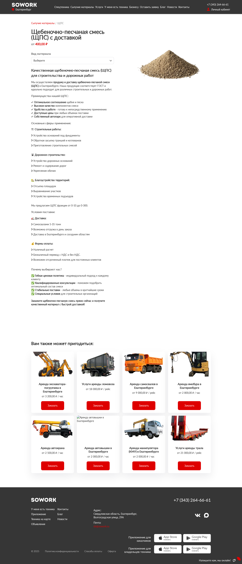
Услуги (99, 7)
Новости (172, 7)
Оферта (112, 551)
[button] (52, 405)
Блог (163, 7)
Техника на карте (40, 519)
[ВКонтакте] (197, 515)
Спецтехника (61, 7)
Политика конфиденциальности (62, 551)
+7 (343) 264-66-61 (218, 4)
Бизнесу (134, 7)
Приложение (38, 514)
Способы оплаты (93, 551)
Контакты (183, 7)
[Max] (206, 515)
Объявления (38, 524)
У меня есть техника (116, 7)
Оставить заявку (149, 7)
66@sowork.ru (101, 526)
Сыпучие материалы (82, 7)
